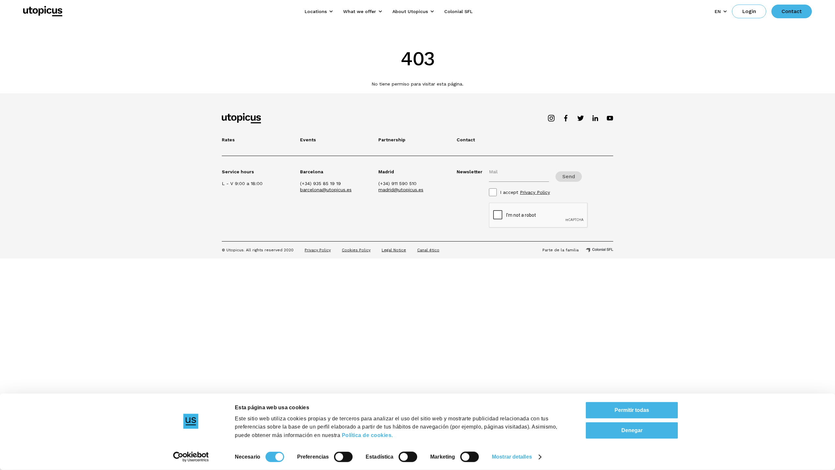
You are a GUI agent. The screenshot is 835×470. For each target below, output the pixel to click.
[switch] (343, 457)
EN (718, 11)
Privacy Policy (535, 192)
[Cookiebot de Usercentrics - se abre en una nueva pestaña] (191, 457)
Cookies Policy (356, 250)
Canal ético (428, 250)
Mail (493, 171)
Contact (792, 11)
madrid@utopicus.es (400, 189)
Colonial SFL (458, 11)
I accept (525, 192)
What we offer (359, 11)
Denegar (632, 430)
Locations (316, 11)
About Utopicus (410, 11)
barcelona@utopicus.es (326, 189)
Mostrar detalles (512, 457)
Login (749, 11)
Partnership (391, 139)
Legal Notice (394, 250)
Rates (228, 139)
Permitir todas (632, 410)
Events (308, 139)
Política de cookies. (367, 435)
